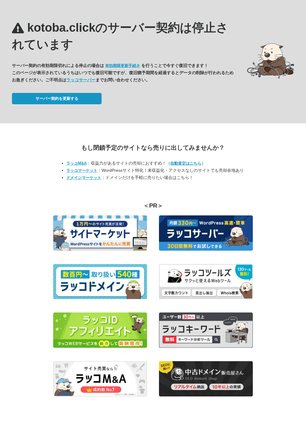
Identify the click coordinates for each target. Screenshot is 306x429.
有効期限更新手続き (122, 65)
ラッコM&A (76, 163)
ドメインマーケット (83, 177)
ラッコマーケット (81, 170)
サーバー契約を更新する (57, 98)
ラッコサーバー (81, 79)
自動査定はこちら (185, 163)
